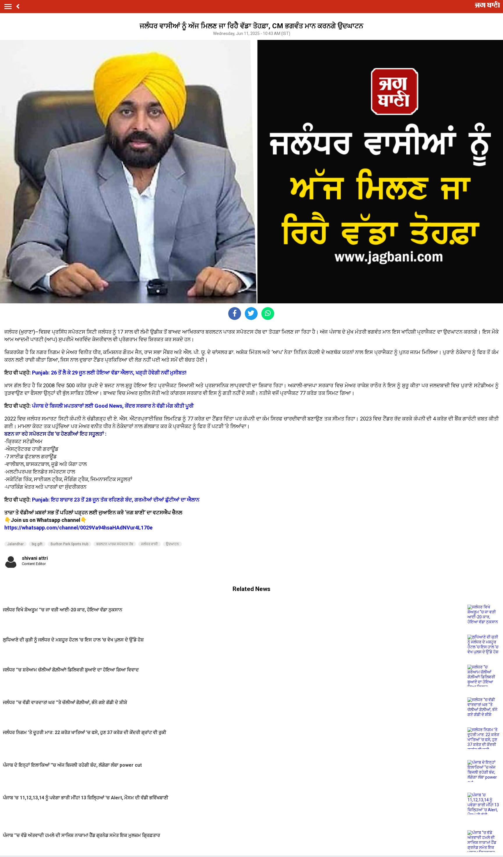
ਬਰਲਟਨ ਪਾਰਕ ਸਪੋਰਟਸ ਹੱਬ (114, 544)
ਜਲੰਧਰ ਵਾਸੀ (149, 544)
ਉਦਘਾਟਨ (172, 544)
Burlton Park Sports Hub (69, 544)
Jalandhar (15, 544)
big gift (37, 544)
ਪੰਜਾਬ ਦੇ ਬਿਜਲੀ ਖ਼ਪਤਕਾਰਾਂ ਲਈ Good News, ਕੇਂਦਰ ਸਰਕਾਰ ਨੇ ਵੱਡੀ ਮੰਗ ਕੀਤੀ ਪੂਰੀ (113, 406)
